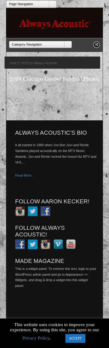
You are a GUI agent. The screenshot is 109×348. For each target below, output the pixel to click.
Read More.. (24, 175)
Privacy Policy (35, 338)
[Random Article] (96, 46)
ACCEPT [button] (75, 338)
